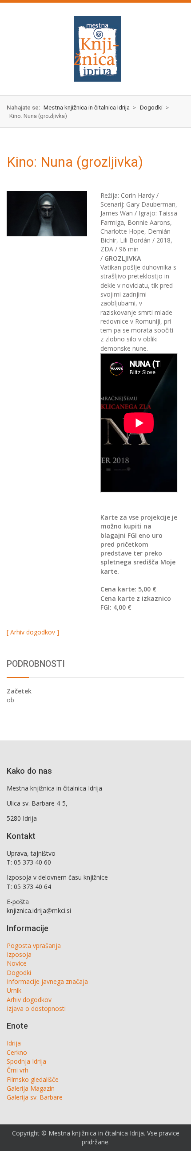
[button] (16, 48)
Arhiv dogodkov (29, 999)
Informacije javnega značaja (47, 981)
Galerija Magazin (31, 1088)
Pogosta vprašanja (34, 945)
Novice (17, 963)
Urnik (14, 990)
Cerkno (17, 1052)
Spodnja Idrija (26, 1061)
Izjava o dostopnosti (36, 1008)
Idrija (14, 1043)
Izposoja (19, 954)
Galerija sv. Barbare (35, 1097)
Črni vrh (17, 1070)
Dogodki (19, 972)
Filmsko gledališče (33, 1079)
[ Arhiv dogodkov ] (33, 632)
